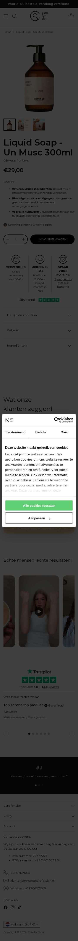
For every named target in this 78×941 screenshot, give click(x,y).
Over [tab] (64, 432)
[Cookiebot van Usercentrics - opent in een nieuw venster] (55, 420)
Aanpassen (36, 518)
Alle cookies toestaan (39, 505)
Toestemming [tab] (15, 432)
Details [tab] (40, 432)
